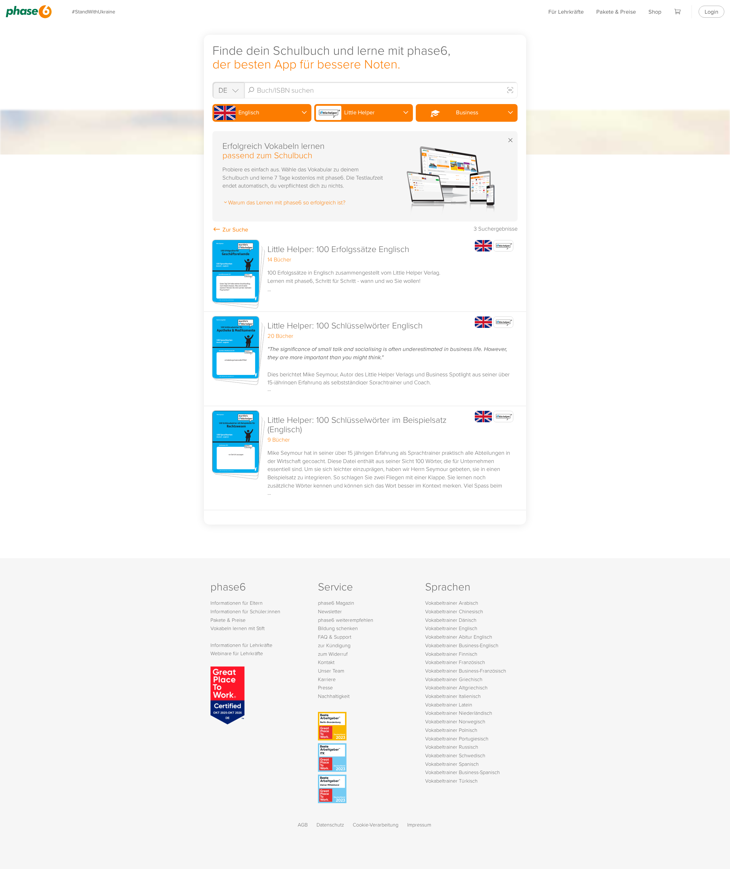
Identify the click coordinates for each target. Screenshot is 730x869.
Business (465, 112)
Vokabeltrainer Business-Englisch (461, 645)
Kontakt (326, 662)
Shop (654, 11)
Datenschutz (330, 824)
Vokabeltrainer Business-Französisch (465, 670)
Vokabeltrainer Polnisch (451, 730)
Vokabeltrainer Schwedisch (455, 755)
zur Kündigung (334, 645)
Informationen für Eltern (236, 602)
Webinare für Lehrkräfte (236, 653)
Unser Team (331, 670)
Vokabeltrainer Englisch (451, 628)
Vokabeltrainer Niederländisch (458, 712)
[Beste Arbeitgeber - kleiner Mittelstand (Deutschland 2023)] (366, 789)
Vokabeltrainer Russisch (451, 746)
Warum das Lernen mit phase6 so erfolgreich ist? (286, 202)
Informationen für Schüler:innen (245, 611)
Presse (325, 687)
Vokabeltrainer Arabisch (451, 602)
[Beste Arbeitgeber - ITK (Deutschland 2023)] (366, 757)
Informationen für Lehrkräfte (241, 645)
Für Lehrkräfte (566, 11)
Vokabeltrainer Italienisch (453, 696)
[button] (365, 273)
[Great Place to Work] (227, 695)
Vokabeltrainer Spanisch (452, 764)
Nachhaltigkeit (334, 696)
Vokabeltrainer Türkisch (451, 780)
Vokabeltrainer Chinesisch (454, 611)
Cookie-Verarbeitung (375, 824)
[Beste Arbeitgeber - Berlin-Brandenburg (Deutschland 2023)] (366, 726)
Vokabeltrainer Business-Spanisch (462, 772)
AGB (303, 824)
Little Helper (359, 112)
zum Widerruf (333, 653)
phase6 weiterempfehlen (345, 620)
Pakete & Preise (616, 11)
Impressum (419, 824)
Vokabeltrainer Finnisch (451, 653)
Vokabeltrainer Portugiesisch (456, 738)
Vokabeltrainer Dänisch (450, 620)
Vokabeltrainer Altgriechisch (456, 687)
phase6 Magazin (336, 602)
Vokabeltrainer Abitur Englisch (458, 636)
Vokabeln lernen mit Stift (237, 628)
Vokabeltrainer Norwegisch (455, 721)
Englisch (248, 112)
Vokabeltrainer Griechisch (453, 679)
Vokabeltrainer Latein (448, 704)
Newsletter (330, 611)
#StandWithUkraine (93, 11)
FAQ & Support (334, 636)
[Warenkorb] (678, 11)
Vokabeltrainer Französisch (455, 662)
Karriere (327, 679)
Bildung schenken (338, 628)
